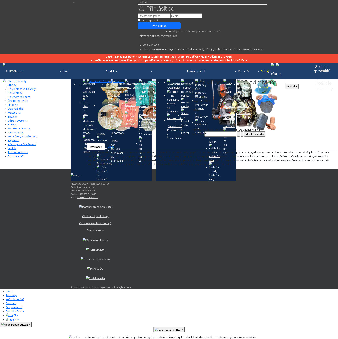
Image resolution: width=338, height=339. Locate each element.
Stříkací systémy (17, 120)
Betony (12, 124)
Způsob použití (196, 71)
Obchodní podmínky (95, 216)
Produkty (111, 71)
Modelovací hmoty (19, 128)
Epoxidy (12, 116)
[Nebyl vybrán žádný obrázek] (105, 81)
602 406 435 (151, 45)
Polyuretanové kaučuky (22, 89)
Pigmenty (13, 140)
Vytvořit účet (169, 35)
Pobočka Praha (15, 311)
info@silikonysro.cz (87, 197)
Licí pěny (13, 104)
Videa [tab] (111, 146)
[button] (142, 2)
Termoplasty (15, 132)
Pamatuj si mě (149, 20)
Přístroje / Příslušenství (22, 144)
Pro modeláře (16, 156)
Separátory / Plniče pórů (22, 136)
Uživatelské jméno (193, 31)
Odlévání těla (15, 108)
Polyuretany (15, 92)
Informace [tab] (96, 146)
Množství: (198, 134)
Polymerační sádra (19, 97)
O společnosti (14, 307)
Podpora (11, 303)
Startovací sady (17, 81)
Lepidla (12, 148)
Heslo (215, 31)
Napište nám (95, 230)
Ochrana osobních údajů (95, 223)
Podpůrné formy (18, 152)
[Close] (202, 4)
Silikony (12, 85)
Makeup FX (14, 112)
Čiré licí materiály (18, 100)
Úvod (9, 291)
